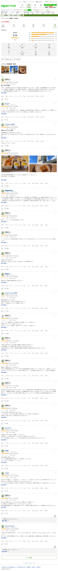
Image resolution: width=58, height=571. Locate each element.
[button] (5, 70)
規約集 (33, 567)
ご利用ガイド (25, 1)
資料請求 (38, 567)
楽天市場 (46, 1)
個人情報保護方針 (11, 567)
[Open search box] (3, 59)
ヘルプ (19, 1)
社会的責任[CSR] (21, 567)
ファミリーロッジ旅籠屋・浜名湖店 (9, 18)
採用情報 (28, 567)
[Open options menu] (56, 79)
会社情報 (4, 567)
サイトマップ (32, 1)
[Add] (55, 19)
